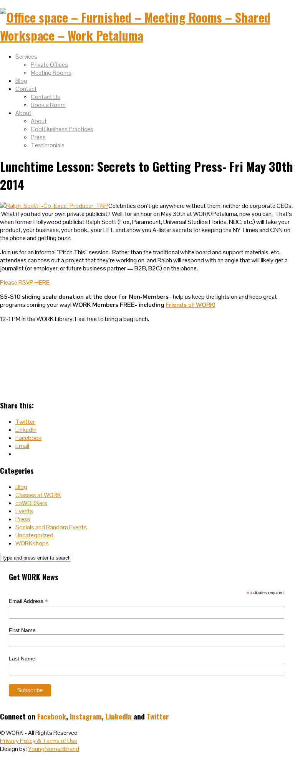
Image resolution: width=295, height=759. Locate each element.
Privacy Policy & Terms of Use (38, 741)
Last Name (22, 658)
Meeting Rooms (51, 73)
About (23, 113)
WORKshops (32, 543)
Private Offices (49, 65)
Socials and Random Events (51, 527)
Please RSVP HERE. (25, 282)
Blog (21, 81)
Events (24, 511)
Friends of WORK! (190, 305)
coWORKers (31, 503)
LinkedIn (119, 716)
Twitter (158, 716)
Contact (26, 89)
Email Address (28, 601)
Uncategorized (34, 535)
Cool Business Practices (62, 129)
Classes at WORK (38, 495)
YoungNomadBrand (53, 749)
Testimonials (48, 145)
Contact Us (45, 97)
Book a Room (48, 105)
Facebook (51, 716)
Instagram (86, 716)
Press (38, 137)
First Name (22, 630)
